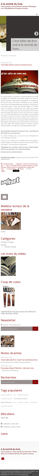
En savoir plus (24, 474)
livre (14, 402)
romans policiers (27, 165)
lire (15, 395)
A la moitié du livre (11, 4)
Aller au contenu (6, 1)
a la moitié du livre (15, 165)
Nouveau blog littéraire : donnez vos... (18, 368)
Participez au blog (7, 242)
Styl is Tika (4, 417)
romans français (6, 398)
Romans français (10, 247)
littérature (33, 402)
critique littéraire (23, 395)
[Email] (4, 197)
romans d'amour (12, 167)
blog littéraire (22, 167)
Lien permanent (8, 164)
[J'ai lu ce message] (37, 471)
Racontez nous (20, 157)
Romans (26, 164)
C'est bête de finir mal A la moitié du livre (16, 65)
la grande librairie (7, 406)
